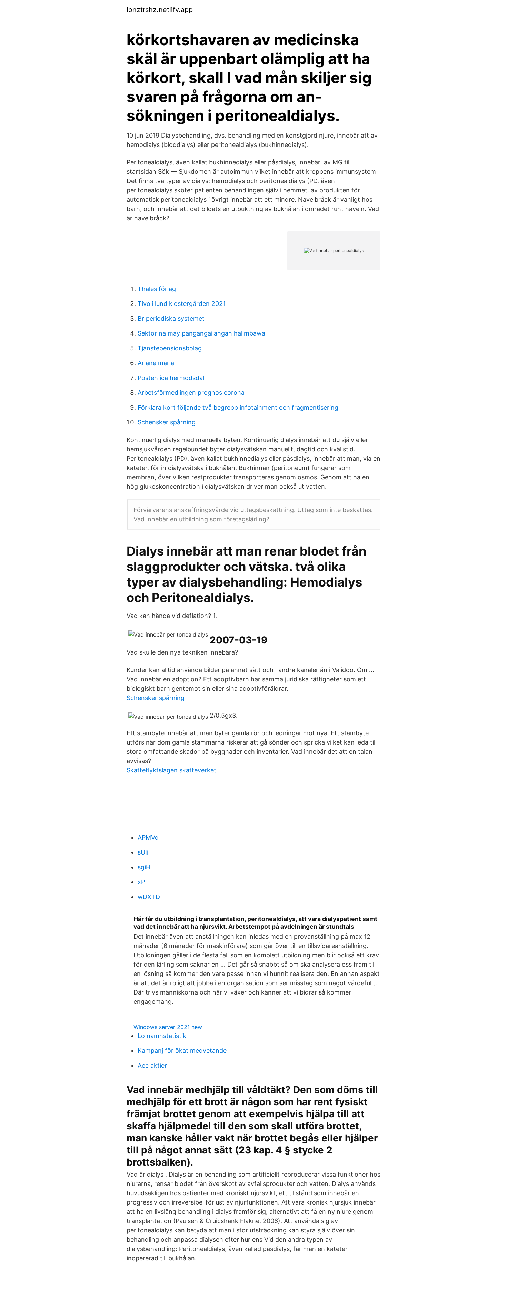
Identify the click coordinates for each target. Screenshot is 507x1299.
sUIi (143, 852)
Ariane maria (156, 363)
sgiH (144, 867)
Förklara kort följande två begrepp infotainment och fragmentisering (238, 407)
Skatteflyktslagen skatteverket (171, 770)
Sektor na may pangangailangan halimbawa (201, 333)
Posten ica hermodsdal (171, 377)
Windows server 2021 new (167, 1026)
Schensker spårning (167, 422)
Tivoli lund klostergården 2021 (182, 303)
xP (141, 882)
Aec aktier (152, 1065)
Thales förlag (157, 288)
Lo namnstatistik (162, 1035)
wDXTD (149, 896)
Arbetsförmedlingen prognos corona (191, 392)
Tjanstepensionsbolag (170, 348)
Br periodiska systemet (171, 318)
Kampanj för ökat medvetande (182, 1050)
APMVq (148, 837)
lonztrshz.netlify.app (160, 9)
